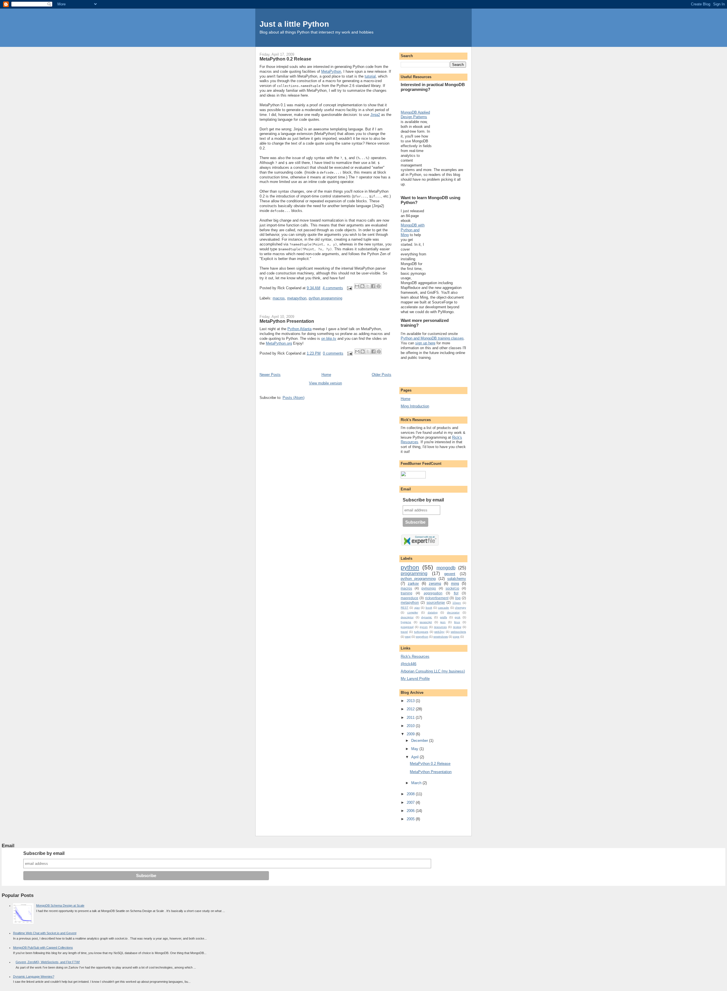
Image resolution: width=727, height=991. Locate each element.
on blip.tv (328, 338)
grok (457, 617)
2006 (411, 811)
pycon (424, 626)
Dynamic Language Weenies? (33, 976)
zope (456, 636)
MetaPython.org (279, 343)
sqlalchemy (456, 578)
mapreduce (409, 598)
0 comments (333, 353)
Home (326, 374)
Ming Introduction (415, 406)
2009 (411, 734)
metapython (296, 298)
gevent (449, 574)
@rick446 (408, 664)
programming (414, 573)
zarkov (413, 583)
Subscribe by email (423, 499)
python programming (325, 298)
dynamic (426, 617)
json (443, 622)
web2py (439, 631)
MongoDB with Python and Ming (413, 230)
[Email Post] (349, 288)
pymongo (428, 588)
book (429, 607)
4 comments (333, 288)
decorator (453, 612)
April (415, 757)
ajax (417, 607)
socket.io (452, 588)
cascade (443, 607)
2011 (411, 717)
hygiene (406, 622)
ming (455, 583)
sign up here (425, 343)
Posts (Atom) (293, 397)
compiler (412, 612)
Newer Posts (270, 374)
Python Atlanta (299, 329)
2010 (411, 726)
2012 (411, 709)
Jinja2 (375, 115)
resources (440, 626)
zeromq (435, 583)
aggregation (433, 593)
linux (457, 622)
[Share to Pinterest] (378, 286)
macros (279, 298)
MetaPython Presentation (287, 321)
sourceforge (436, 602)
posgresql (407, 626)
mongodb (446, 567)
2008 (411, 794)
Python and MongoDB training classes (432, 338)
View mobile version (325, 383)
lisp (458, 598)
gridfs (443, 617)
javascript (426, 622)
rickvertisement (436, 598)
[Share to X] (368, 286)
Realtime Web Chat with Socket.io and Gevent (44, 933)
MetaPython (331, 71)
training (406, 593)
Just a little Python (294, 24)
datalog (433, 612)
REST (404, 607)
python (410, 567)
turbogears (421, 631)
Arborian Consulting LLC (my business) (433, 671)
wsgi (408, 636)
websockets (458, 631)
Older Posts (381, 374)
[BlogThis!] (362, 286)
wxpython (422, 636)
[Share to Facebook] (373, 286)
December (420, 740)
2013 (411, 701)
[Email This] (357, 286)
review (457, 626)
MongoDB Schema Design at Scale (60, 905)
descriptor (407, 617)
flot (456, 593)
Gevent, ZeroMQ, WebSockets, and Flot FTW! (48, 962)
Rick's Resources (415, 656)
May (415, 749)
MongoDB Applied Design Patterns (415, 114)
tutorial (370, 76)
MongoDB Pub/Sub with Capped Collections (43, 947)
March (417, 783)
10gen (456, 602)
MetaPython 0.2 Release (285, 58)
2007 (411, 802)
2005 (411, 819)
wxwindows (440, 636)
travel (404, 631)
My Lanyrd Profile (415, 678)
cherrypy (460, 607)
